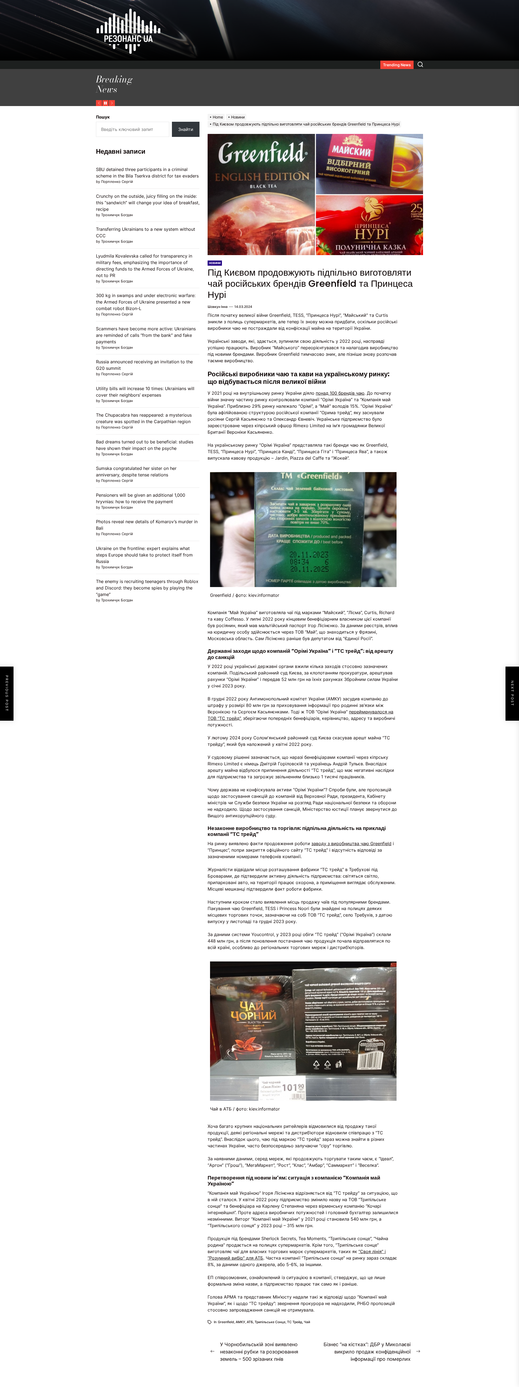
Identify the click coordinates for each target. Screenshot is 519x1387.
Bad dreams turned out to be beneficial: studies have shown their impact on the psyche (144, 445)
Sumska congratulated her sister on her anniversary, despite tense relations (136, 471)
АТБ (250, 1322)
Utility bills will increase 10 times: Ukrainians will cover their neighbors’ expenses (145, 392)
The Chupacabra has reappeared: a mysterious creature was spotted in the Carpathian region (144, 418)
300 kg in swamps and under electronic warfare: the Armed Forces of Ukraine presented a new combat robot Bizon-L (145, 302)
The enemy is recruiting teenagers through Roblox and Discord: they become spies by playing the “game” (147, 588)
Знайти (185, 129)
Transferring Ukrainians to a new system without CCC (145, 232)
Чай (307, 1322)
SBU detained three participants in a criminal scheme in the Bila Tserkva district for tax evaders (147, 173)
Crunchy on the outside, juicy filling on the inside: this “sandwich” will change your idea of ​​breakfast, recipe (147, 202)
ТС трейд (294, 1322)
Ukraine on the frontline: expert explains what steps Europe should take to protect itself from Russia (144, 555)
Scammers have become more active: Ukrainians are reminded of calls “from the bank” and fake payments (146, 335)
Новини (215, 263)
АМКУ (240, 1322)
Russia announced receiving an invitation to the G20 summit (144, 365)
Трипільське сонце (270, 1322)
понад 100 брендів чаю (340, 393)
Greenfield (226, 1322)
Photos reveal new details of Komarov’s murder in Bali (147, 525)
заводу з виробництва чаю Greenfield (351, 843)
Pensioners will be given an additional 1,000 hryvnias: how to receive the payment (140, 498)
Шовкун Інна (218, 307)
